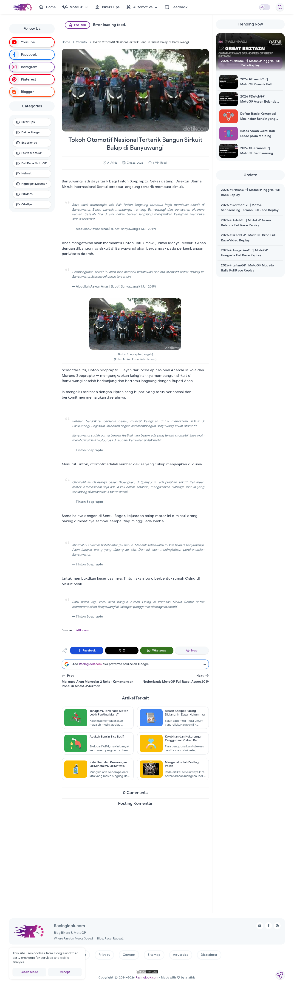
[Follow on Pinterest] (277, 925)
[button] (75, 7)
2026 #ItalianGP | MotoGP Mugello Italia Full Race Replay (247, 267)
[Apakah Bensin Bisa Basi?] (75, 743)
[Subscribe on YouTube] (259, 925)
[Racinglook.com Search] (280, 7)
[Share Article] (280, 974)
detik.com (82, 630)
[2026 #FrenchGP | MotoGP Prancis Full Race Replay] (230, 82)
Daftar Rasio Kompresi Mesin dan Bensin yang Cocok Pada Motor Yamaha (258, 117)
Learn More (29, 972)
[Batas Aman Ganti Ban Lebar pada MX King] (230, 133)
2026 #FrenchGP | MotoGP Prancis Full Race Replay (255, 82)
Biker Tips (28, 122)
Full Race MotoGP (34, 163)
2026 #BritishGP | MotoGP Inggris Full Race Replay (250, 63)
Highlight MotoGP (34, 184)
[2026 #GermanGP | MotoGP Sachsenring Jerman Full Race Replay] (230, 151)
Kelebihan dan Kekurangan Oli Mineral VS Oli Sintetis (108, 764)
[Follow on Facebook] (268, 925)
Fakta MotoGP (31, 153)
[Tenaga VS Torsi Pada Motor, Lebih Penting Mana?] (75, 717)
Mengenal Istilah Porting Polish (182, 764)
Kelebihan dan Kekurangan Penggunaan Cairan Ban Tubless (183, 738)
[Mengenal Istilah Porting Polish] (151, 769)
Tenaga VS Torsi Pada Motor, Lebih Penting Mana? (109, 712)
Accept (65, 972)
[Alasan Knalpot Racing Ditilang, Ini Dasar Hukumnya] (151, 717)
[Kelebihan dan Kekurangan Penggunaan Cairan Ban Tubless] (151, 743)
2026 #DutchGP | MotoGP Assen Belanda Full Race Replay (258, 99)
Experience (29, 143)
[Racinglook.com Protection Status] (147, 972)
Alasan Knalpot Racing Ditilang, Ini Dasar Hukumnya (185, 712)
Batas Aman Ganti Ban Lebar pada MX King (257, 133)
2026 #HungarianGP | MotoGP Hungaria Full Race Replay (244, 252)
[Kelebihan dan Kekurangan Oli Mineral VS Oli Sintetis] (75, 769)
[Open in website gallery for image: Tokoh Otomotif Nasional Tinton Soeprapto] (135, 323)
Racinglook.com (147, 977)
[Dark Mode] (264, 7)
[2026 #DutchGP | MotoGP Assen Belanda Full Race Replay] (230, 99)
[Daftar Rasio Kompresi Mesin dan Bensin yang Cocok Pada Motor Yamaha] (230, 116)
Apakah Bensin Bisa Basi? (107, 736)
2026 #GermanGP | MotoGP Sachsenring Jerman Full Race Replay (259, 151)
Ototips (26, 204)
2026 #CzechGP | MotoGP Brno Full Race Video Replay (248, 237)
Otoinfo (27, 194)
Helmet (26, 173)
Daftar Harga (30, 132)
